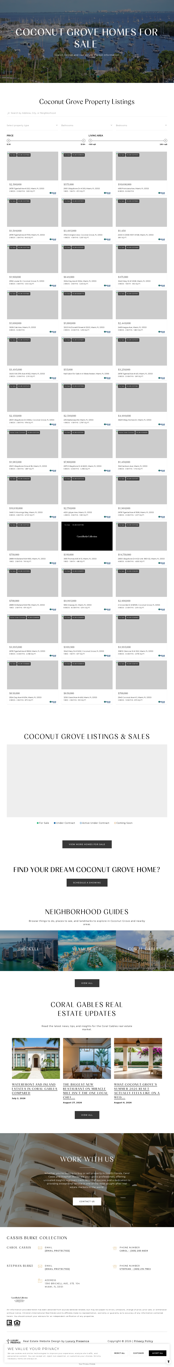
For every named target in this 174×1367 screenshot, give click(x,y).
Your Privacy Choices (87, 1364)
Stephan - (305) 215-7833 (135, 1269)
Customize (138, 1353)
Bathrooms (67, 125)
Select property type (18, 125)
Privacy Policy (143, 1341)
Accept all (157, 1353)
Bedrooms (121, 125)
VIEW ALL (87, 1115)
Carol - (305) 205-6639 (134, 1250)
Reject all (119, 1353)
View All (87, 983)
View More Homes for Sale (87, 844)
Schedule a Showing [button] (87, 882)
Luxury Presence (77, 1341)
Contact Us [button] (87, 1201)
